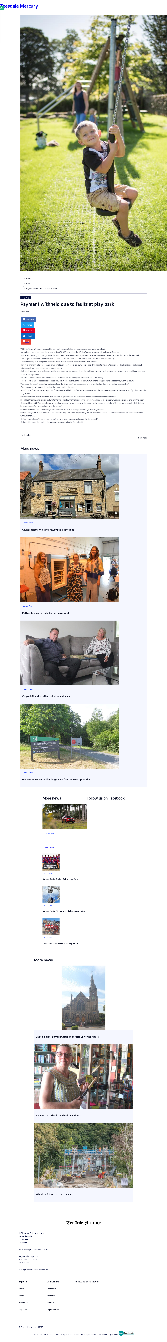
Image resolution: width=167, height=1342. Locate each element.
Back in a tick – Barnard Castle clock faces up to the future (67, 1036)
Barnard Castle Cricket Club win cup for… (60, 879)
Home (28, 278)
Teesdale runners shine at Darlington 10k (60, 943)
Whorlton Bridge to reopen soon (53, 1194)
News (28, 283)
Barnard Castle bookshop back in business (58, 1115)
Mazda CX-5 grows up (56, 840)
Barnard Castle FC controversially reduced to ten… (64, 911)
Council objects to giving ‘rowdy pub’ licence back (48, 529)
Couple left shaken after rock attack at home (46, 696)
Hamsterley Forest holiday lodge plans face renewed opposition (56, 779)
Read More (49, 847)
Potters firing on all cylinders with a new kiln (46, 612)
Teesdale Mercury (19, 6)
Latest (25, 523)
